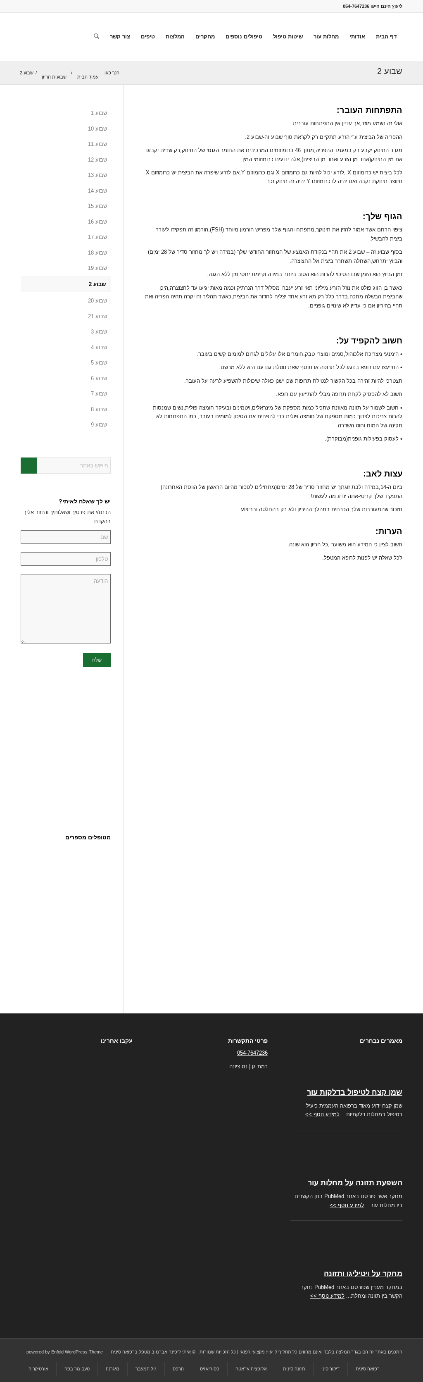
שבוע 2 (389, 71)
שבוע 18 (97, 253)
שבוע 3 (99, 332)
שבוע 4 (99, 347)
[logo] (67, 37)
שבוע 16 (97, 222)
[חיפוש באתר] (96, 37)
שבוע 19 (97, 268)
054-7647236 (252, 1053)
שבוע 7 (99, 394)
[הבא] (102, 862)
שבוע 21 (97, 316)
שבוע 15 (97, 206)
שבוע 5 (99, 363)
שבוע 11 (97, 144)
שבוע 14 (97, 191)
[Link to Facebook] (23, 6)
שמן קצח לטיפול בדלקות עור (354, 1092)
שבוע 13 (97, 175)
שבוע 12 (97, 160)
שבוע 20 (97, 301)
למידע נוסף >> (322, 1114)
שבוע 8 (99, 409)
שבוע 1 (99, 113)
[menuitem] (386, 37)
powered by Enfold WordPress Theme (64, 1351)
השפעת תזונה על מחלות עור (355, 1183)
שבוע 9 (99, 425)
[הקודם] (83, 862)
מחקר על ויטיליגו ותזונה (363, 1274)
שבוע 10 (97, 129)
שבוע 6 (99, 378)
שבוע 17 (97, 237)
